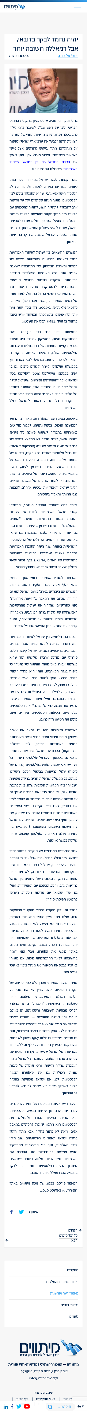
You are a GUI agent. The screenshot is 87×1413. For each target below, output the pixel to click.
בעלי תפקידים (45, 1399)
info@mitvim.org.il (43, 1378)
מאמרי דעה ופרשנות (64, 1293)
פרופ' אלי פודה (68, 56)
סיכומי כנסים (69, 1305)
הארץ (72, 1190)
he (78, 1406)
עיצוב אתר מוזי (43, 1392)
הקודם (72, 1230)
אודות (67, 1399)
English (80, 1192)
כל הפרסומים (68, 1235)
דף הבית (22, 1399)
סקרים (73, 1316)
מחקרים (72, 1270)
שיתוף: (33, 1211)
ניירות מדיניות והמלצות (62, 1282)
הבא (74, 1240)
